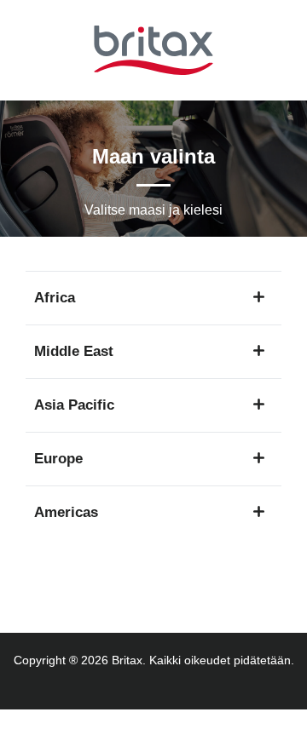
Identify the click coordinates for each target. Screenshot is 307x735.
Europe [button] (58, 459)
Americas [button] (66, 512)
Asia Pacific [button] (74, 405)
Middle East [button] (73, 351)
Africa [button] (54, 298)
